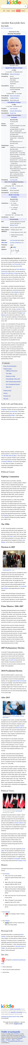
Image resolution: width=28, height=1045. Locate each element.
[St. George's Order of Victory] (11, 247)
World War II (12, 415)
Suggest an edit (18, 1023)
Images (8, 10)
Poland (16, 225)
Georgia (7, 912)
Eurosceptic (17, 858)
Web (4, 10)
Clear (22, 6)
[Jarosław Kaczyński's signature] (14, 251)
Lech (19, 568)
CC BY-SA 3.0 (17, 1034)
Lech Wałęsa (13, 188)
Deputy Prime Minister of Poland (14, 68)
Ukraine (7, 921)
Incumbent (14, 117)
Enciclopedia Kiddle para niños (15, 1041)
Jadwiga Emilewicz (14, 98)
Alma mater (4, 242)
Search (25, 6)
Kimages (13, 10)
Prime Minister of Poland (14, 102)
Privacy (18, 1039)
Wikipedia (23, 1037)
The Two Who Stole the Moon (9, 455)
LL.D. (22, 242)
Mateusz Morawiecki (15, 74)
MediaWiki (19, 1038)
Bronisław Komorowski (20, 681)
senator (19, 309)
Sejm (11, 536)
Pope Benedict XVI (7, 570)
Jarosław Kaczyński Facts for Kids (10, 1016)
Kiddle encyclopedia (15, 1009)
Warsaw (12, 225)
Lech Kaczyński (13, 108)
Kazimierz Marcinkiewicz (16, 111)
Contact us (3, 1041)
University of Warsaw (15, 242)
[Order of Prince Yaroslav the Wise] (14, 247)
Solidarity (16, 292)
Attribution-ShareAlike (16, 1012)
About (13, 1039)
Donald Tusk (13, 113)
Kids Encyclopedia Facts (7, 28)
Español (23, 10)
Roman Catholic (18, 823)
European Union (21, 860)
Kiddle (2, 1039)
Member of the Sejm (14, 195)
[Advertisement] (14, 17)
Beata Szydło (6, 717)
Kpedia (18, 10)
